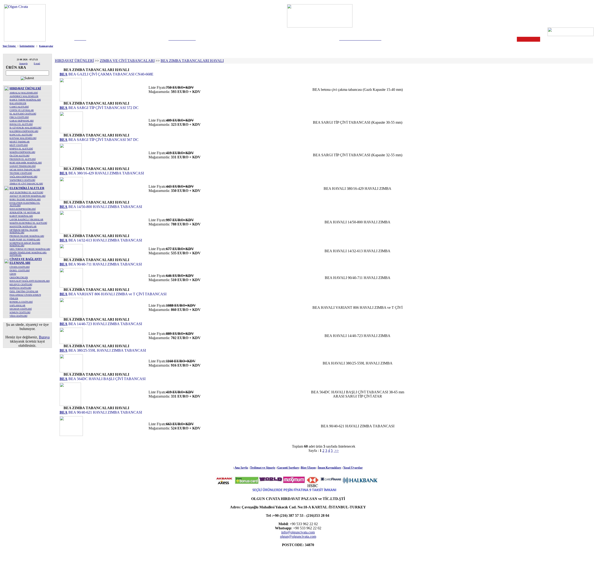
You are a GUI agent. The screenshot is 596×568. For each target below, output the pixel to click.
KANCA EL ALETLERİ (21, 134)
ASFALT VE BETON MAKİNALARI (27, 196)
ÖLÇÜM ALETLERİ (19, 155)
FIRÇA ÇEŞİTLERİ (19, 117)
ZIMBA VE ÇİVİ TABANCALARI (26, 183)
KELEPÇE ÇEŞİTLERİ (21, 284)
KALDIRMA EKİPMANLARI (24, 131)
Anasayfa (23, 63)
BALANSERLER (18, 103)
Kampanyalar (46, 46)
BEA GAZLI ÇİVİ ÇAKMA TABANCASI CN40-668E (110, 74)
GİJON (13, 274)
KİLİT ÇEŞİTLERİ (19, 145)
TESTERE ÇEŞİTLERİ (21, 173)
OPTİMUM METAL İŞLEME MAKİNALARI (24, 231)
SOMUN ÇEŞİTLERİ (20, 312)
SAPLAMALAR (17, 305)
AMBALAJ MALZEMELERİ (24, 93)
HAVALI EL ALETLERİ (21, 124)
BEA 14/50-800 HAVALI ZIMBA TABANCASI (105, 207)
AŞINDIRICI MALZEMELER (24, 96)
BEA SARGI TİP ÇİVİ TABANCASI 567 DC (103, 140)
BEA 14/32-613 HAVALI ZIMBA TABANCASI (105, 240)
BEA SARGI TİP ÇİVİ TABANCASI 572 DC (103, 108)
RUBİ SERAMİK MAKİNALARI (26, 162)
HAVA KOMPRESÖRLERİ (23, 209)
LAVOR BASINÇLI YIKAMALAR (26, 219)
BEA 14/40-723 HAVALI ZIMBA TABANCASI (105, 324)
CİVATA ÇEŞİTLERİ (20, 267)
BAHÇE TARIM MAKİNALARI (25, 100)
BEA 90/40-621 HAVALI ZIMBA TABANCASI (105, 412)
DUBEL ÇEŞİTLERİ (20, 270)
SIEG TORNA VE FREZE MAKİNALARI (30, 249)
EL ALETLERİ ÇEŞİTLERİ (23, 113)
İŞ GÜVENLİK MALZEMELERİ (25, 127)
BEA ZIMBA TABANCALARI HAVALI (192, 61)
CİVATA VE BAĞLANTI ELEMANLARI (26, 261)
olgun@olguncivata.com (298, 536)
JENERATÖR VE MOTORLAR (25, 212)
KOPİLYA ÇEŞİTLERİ (20, 288)
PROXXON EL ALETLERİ (23, 159)
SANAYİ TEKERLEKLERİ (23, 166)
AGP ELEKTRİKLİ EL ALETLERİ (26, 192)
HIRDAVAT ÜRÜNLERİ (25, 88)
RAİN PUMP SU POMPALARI (25, 239)
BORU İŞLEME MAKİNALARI (25, 199)
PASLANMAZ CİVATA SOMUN (25, 295)
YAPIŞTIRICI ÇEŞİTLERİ (22, 180)
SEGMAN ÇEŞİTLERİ (21, 309)
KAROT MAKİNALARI (21, 216)
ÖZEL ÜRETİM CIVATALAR (24, 291)
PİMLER (14, 298)
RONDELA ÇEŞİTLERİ (21, 302)
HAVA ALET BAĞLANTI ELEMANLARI (30, 281)
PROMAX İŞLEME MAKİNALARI (27, 236)
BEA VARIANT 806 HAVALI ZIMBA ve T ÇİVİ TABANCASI (117, 294)
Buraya (44, 337)
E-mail (37, 63)
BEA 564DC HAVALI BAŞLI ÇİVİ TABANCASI (107, 379)
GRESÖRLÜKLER (19, 277)
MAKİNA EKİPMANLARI (22, 152)
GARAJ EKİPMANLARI (22, 120)
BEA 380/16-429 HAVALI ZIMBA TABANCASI (106, 173)
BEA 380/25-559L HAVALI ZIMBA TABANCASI (107, 350)
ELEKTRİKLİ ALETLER (27, 188)
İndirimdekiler (27, 46)
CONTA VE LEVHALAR (22, 110)
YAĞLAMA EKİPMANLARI (23, 176)
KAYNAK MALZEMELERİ (23, 138)
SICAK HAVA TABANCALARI (25, 169)
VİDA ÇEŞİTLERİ (18, 316)
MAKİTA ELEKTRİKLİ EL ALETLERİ (28, 223)
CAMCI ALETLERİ (19, 106)
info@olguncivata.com (298, 532)
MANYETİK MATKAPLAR (23, 226)
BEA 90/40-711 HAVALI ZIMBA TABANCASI (105, 264)
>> (336, 450)
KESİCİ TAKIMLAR (20, 141)
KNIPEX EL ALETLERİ (21, 148)
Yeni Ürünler (9, 46)
